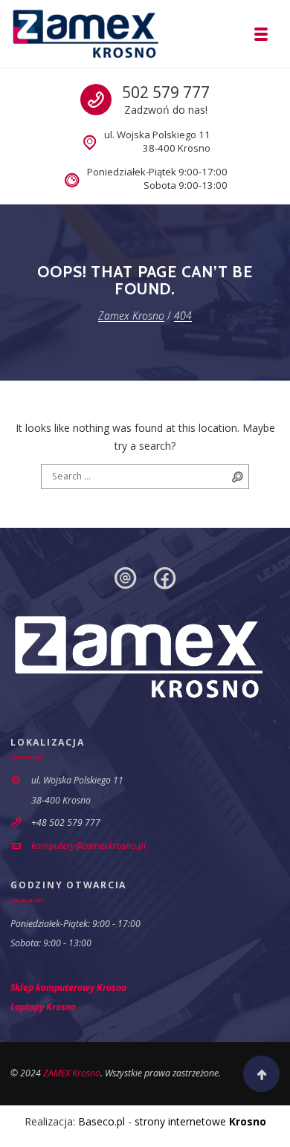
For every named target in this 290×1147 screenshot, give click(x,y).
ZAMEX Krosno (71, 1073)
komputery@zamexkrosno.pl (88, 845)
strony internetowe (200, 1121)
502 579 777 (166, 92)
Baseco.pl (101, 1121)
